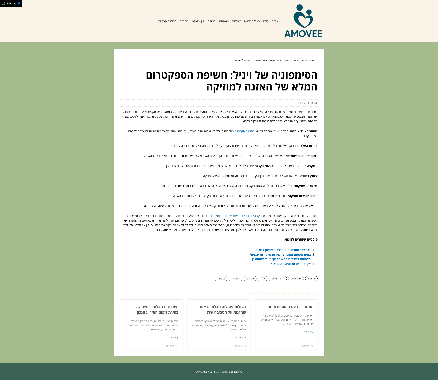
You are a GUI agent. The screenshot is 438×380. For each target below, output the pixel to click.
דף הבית (313, 60)
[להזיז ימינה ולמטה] (4, 4)
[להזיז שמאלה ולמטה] (3, 4)
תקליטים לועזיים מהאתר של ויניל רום (239, 216)
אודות (275, 21)
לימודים (184, 21)
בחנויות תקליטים (245, 131)
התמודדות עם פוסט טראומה (290, 306)
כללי (265, 21)
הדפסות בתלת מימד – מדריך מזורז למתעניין (281, 259)
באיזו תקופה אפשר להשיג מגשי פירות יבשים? (280, 254)
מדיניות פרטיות (167, 21)
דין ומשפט (198, 21)
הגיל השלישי (252, 21)
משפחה (224, 21)
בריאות (212, 21)
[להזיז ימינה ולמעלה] (4, 3)
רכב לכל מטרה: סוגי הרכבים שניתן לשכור (283, 250)
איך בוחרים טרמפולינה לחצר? (290, 264)
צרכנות (236, 21)
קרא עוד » (308, 331)
